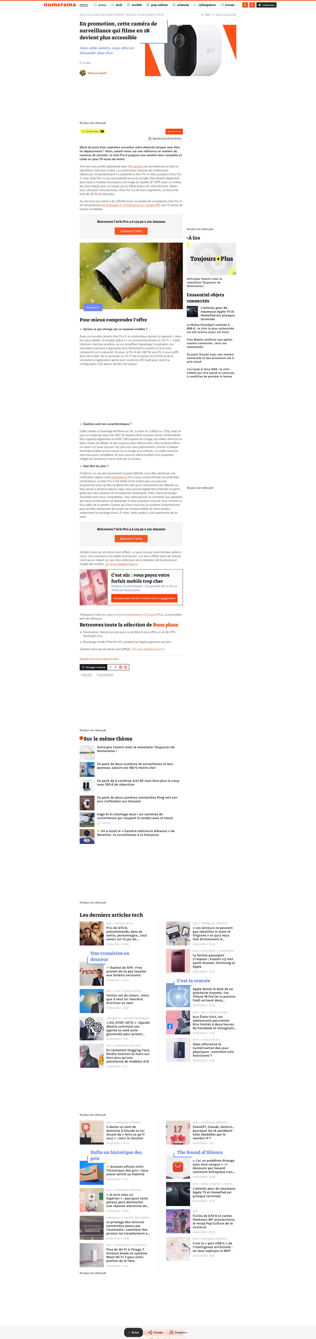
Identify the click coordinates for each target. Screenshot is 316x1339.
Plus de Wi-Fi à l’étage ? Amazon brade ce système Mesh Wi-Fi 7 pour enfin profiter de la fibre (126, 1255)
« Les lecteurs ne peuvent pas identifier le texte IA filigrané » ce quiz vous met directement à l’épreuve (213, 933)
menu (84, 4)
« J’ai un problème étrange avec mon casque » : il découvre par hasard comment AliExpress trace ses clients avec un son (214, 1166)
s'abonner (269, 5)
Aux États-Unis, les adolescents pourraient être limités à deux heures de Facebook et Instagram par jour (213, 1022)
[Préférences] (252, 5)
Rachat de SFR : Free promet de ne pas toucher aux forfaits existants (126, 971)
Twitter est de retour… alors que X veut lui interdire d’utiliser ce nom (127, 999)
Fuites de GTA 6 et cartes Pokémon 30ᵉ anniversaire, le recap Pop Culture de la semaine (214, 1221)
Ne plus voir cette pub (93, 123)
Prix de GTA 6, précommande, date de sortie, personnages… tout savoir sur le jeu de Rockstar (126, 933)
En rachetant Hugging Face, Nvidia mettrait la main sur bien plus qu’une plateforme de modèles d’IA (128, 1055)
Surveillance (105, 674)
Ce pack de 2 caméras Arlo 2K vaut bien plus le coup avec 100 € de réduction (138, 782)
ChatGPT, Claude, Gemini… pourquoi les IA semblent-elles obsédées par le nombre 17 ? (213, 1132)
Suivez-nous (174, 131)
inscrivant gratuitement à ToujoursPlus (138, 615)
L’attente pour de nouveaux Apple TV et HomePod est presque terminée (218, 313)
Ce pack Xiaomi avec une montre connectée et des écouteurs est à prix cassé (210, 358)
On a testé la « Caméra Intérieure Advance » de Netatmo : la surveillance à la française (136, 833)
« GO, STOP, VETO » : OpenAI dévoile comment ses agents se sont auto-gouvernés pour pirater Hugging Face (128, 1028)
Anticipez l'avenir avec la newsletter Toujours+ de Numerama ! (136, 749)
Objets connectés (225, 14)
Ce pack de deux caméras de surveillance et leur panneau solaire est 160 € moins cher (135, 766)
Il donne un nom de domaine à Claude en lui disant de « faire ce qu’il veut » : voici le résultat (125, 1132)
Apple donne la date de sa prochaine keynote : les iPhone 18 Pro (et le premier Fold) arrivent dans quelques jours (214, 994)
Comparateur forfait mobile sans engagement (144, 598)
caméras (138, 166)
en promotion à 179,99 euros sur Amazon (129, 205)
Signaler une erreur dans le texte (99, 659)
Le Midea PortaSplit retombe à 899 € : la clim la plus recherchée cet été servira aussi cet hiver (210, 328)
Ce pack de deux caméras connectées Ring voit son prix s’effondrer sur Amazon (137, 799)
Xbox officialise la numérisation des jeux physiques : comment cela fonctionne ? (213, 1049)
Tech (208, 14)
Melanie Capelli (97, 73)
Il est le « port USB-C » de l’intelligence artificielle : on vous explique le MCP (212, 1247)
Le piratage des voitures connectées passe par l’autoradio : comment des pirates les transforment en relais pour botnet (127, 1227)
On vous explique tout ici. (148, 649)
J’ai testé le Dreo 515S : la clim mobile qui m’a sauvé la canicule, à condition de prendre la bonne (211, 372)
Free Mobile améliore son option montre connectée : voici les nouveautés (209, 343)
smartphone (119, 477)
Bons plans (165, 625)
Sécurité (87, 674)
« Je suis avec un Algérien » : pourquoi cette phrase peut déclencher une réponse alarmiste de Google (127, 1200)
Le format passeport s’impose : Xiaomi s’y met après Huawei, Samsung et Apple (214, 960)
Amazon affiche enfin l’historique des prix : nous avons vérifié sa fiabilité (127, 1170)
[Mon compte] (245, 5)
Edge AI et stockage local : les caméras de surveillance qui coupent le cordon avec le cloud (135, 816)
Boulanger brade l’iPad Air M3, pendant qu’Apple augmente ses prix (127, 642)
